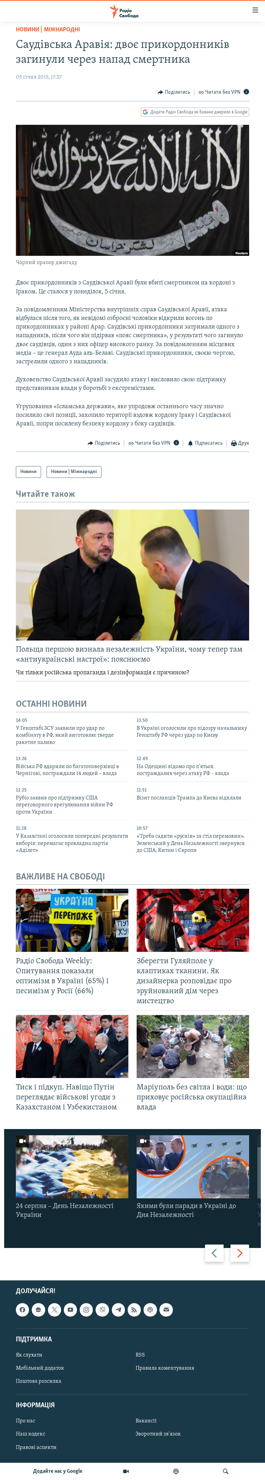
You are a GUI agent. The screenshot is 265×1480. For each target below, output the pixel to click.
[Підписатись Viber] (102, 1310)
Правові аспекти (36, 1447)
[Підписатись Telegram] (118, 1310)
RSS (140, 1355)
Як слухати (29, 1355)
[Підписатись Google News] (38, 1310)
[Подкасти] (176, 1471)
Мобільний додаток (40, 1368)
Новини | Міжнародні (48, 30)
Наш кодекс (30, 1434)
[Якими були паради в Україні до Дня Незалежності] (193, 1166)
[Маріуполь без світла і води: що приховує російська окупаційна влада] (193, 1046)
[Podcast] (150, 1310)
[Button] (174, 92)
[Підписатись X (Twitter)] (54, 1310)
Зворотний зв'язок (158, 1434)
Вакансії (146, 1421)
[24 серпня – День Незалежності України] (72, 1166)
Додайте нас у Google (57, 1471)
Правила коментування (165, 1368)
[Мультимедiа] (126, 1471)
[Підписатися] (166, 1310)
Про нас (25, 1421)
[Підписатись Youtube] (70, 1310)
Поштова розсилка (38, 1382)
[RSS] (134, 1310)
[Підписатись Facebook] (22, 1310)
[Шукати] (225, 1471)
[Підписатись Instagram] (86, 1310)
